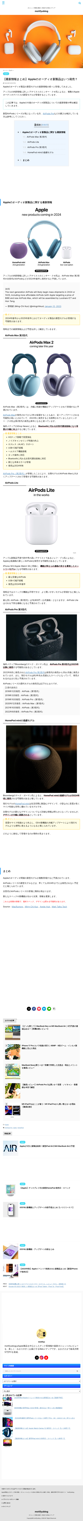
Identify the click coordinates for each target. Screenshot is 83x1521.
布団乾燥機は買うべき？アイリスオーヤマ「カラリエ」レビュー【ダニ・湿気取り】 (37, 1284)
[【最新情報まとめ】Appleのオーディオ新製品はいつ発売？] (44, 1009)
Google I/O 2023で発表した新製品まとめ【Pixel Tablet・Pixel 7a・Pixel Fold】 (36, 1286)
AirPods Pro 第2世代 (35, 672)
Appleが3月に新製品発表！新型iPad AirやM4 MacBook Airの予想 (47, 1146)
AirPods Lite (31, 142)
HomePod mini (22, 803)
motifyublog (41, 11)
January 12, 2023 (53, 306)
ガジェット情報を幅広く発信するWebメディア (41, 1515)
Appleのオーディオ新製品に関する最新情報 (42, 132)
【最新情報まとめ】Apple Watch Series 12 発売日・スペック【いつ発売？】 (42, 1428)
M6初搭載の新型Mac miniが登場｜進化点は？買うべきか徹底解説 (38, 1408)
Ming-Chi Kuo (31, 906)
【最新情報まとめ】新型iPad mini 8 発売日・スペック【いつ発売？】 (39, 1438)
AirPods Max (9, 415)
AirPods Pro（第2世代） (14, 473)
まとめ (24, 160)
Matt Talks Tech (59, 906)
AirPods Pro (48, 113)
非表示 (45, 125)
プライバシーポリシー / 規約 (11, 1499)
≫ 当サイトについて (7, 1496)
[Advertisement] (41, 182)
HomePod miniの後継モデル (38, 152)
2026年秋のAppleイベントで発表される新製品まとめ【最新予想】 (38, 1398)
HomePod (21, 1127)
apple (15, 1127)
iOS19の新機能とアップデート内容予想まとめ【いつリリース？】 (47, 1207)
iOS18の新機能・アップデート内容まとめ (37, 1249)
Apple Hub (45, 906)
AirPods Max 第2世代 (35, 137)
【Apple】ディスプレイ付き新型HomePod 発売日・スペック (45, 1188)
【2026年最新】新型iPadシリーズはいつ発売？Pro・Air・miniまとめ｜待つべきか (44, 1418)
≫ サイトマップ (6, 1506)
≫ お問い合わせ (6, 1503)
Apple (7, 1124)
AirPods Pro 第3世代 (35, 147)
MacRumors (17, 906)
